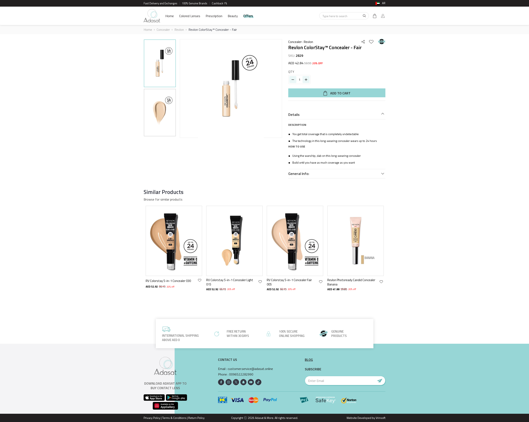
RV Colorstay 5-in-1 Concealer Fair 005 (289, 282)
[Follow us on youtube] (251, 382)
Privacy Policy (152, 418)
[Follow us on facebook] (221, 382)
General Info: (298, 173)
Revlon (179, 29)
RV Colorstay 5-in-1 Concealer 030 (168, 281)
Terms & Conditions (174, 418)
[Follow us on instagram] (228, 382)
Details (294, 114)
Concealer (163, 29)
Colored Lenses (189, 15)
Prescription (214, 15)
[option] (160, 64)
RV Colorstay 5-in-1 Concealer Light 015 (229, 282)
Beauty (233, 15)
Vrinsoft (380, 418)
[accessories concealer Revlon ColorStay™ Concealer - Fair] (160, 63)
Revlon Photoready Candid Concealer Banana (351, 282)
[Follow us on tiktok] (258, 382)
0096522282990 (241, 374)
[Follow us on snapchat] (243, 382)
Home (169, 15)
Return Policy (196, 418)
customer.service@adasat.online (250, 368)
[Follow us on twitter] (236, 382)
